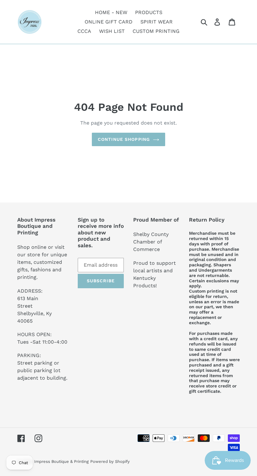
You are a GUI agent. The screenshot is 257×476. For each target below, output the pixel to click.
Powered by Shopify (110, 461)
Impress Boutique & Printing (61, 461)
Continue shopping (124, 139)
